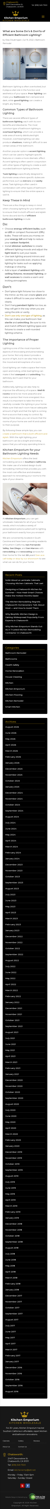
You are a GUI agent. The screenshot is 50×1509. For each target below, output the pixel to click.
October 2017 (12, 1307)
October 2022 (12, 948)
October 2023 (12, 876)
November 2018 (13, 1230)
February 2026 (13, 757)
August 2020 (12, 1104)
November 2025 (13, 775)
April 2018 (10, 1271)
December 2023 (14, 864)
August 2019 (11, 1176)
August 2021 (11, 1032)
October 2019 (12, 1164)
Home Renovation (14, 671)
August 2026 (12, 727)
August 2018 (11, 1248)
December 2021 (13, 1008)
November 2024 (14, 798)
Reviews (36, 1441)
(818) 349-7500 (41, 5)
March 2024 (11, 846)
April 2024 (10, 840)
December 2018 (13, 1224)
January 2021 (12, 1074)
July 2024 (10, 822)
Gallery (21, 1441)
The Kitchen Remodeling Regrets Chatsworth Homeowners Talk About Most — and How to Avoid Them (24, 604)
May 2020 (10, 1122)
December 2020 (14, 1080)
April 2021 (10, 1056)
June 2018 (10, 1259)
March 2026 (11, 751)
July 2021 (10, 1038)
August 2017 (11, 1319)
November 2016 (13, 1373)
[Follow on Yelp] (22, 1486)
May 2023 (10, 906)
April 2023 (10, 912)
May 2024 (10, 834)
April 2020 (10, 1128)
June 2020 (10, 1116)
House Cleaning (13, 677)
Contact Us (22, 1447)
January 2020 (12, 1146)
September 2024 (14, 810)
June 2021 (10, 1044)
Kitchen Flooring (14, 695)
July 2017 (10, 1325)
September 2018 (14, 1242)
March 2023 (11, 918)
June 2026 (10, 733)
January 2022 (12, 1002)
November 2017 (13, 1301)
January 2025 (12, 786)
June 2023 (10, 900)
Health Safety (12, 665)
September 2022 (14, 954)
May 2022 (10, 978)
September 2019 (14, 1170)
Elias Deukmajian (13, 40)
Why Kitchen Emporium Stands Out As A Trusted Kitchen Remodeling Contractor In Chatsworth (23, 629)
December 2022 (14, 936)
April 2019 (10, 1200)
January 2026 (12, 763)
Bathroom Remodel (15, 653)
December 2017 (13, 1295)
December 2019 (13, 1152)
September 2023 (14, 882)
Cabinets (6, 1441)
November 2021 (13, 1014)
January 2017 (12, 1361)
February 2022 (13, 996)
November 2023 (13, 870)
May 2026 (10, 739)
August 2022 (12, 960)
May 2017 (10, 1337)
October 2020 (12, 1092)
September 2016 (14, 1385)
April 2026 (10, 745)
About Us (6, 1447)
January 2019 (12, 1218)
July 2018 (10, 1253)
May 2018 (10, 1265)
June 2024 (10, 828)
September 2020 (14, 1098)
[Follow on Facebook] (28, 1486)
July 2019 (10, 1182)
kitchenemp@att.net (25, 1470)
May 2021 (10, 1050)
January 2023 (12, 930)
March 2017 (11, 1349)
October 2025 (12, 781)
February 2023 (13, 924)
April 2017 (10, 1343)
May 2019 (10, 1194)
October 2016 (12, 1379)
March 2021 (11, 1062)
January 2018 (12, 1289)
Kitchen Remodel (14, 701)
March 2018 (11, 1277)
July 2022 (10, 966)
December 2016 (13, 1367)
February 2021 (12, 1068)
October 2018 (12, 1236)
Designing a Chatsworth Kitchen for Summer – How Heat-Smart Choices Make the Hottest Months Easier (24, 592)
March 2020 (11, 1134)
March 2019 (11, 1206)
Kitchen (9, 683)
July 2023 (10, 894)
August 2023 (12, 888)
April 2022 (10, 984)
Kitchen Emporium (12, 458)
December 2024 (14, 792)
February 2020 (13, 1140)
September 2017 (14, 1313)
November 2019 (13, 1158)
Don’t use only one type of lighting (23, 315)
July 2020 (10, 1110)
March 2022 (11, 990)
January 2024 (12, 858)
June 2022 (10, 972)
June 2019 (10, 1188)
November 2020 (14, 1086)
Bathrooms (11, 659)
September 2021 (14, 1026)
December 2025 (14, 769)
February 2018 (12, 1283)
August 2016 (11, 1391)
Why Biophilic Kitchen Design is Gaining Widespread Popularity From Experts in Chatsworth (24, 617)
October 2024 (12, 804)
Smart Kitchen (12, 707)
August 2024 (12, 816)
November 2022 (14, 942)
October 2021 (12, 1020)
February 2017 (12, 1355)
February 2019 (12, 1212)
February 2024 (13, 852)
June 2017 (10, 1331)
